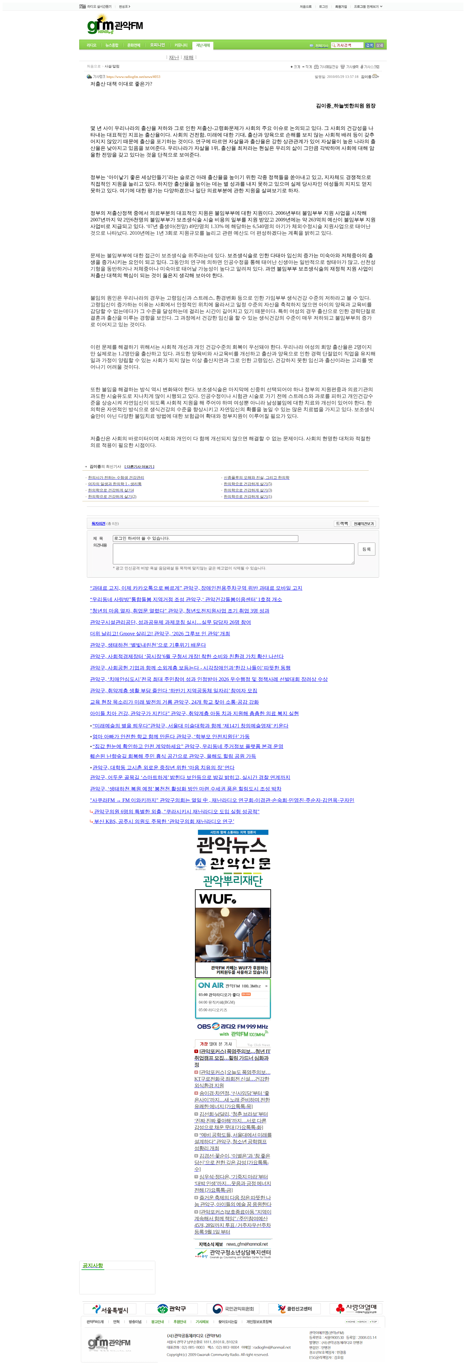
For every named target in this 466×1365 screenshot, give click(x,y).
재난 (174, 57)
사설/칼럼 (112, 66)
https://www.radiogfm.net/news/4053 (133, 77)
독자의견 (98, 523)
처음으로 (94, 66)
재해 (189, 57)
